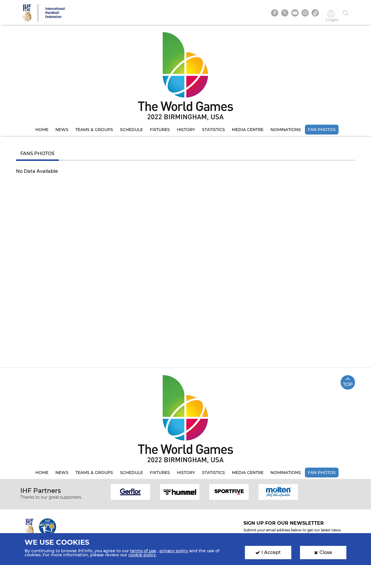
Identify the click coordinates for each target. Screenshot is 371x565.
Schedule (131, 129)
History (186, 129)
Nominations (285, 129)
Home (41, 129)
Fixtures (160, 129)
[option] (130, 491)
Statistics (213, 129)
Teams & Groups (94, 129)
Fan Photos (322, 129)
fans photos (37, 153)
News (61, 129)
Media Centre (247, 129)
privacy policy (173, 550)
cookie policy (142, 554)
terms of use (143, 550)
